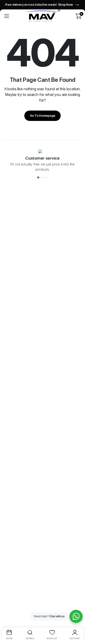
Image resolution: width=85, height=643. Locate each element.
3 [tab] (43, 177)
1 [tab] (38, 177)
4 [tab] (46, 177)
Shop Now (65, 4)
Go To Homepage (42, 115)
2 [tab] (41, 177)
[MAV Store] (42, 16)
